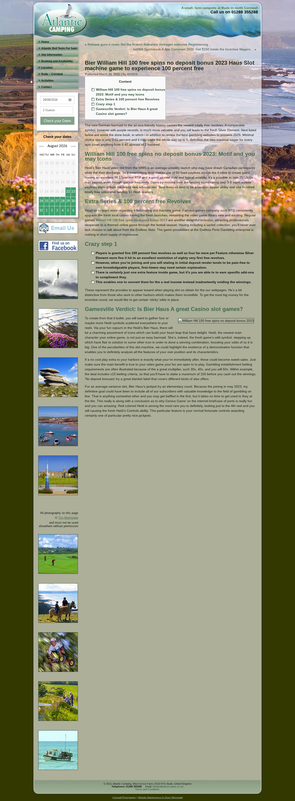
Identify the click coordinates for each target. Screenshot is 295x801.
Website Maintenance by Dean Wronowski (160, 797)
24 (41, 201)
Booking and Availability (57, 61)
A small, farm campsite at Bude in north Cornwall (219, 8)
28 (63, 201)
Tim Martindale (68, 517)
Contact (46, 87)
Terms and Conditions (147, 789)
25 (46, 201)
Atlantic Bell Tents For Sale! (59, 48)
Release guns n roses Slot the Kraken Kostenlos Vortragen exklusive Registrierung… (149, 44)
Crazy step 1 (105, 104)
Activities (47, 80)
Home (45, 42)
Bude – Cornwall (52, 74)
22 (68, 191)
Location (47, 67)
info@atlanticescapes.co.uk (168, 786)
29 (68, 201)
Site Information (51, 54)
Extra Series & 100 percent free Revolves (127, 99)
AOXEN (132, 74)
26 (52, 201)
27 (57, 201)
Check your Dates (57, 121)
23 (73, 191)
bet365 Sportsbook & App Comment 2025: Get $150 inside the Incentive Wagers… (193, 49)
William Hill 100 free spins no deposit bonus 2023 (131, 220)
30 (73, 201)
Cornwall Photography (124, 797)
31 (41, 210)
